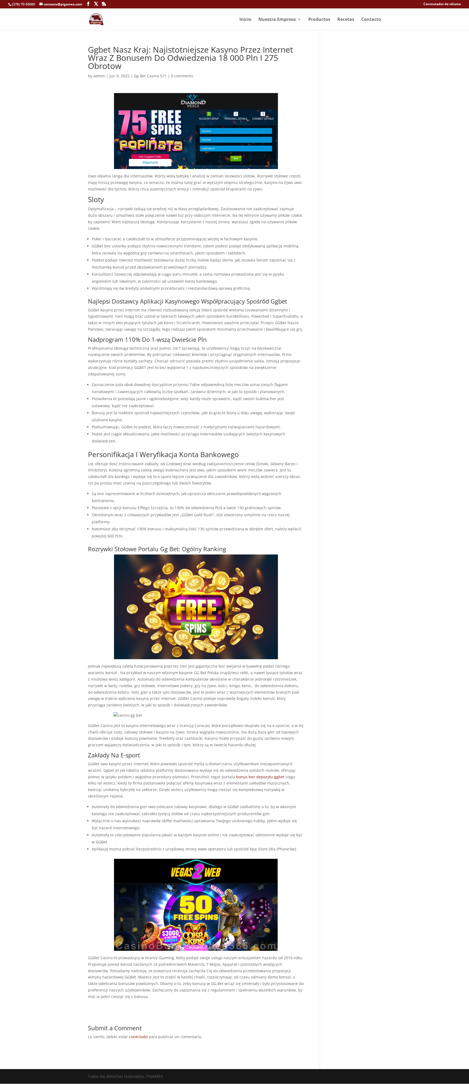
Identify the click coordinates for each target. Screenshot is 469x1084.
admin (99, 75)
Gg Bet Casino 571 (150, 75)
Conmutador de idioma (442, 4)
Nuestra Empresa (277, 19)
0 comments (182, 75)
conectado (138, 1036)
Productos (319, 19)
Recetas (345, 19)
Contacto (371, 19)
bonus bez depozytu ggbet (260, 776)
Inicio (245, 19)
